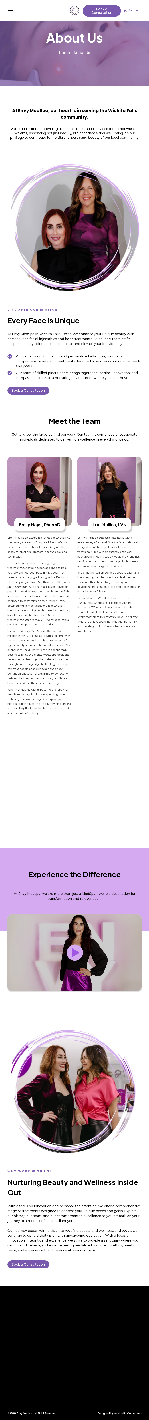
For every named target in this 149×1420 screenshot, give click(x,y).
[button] (36, 10)
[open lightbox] (74, 952)
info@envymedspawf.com (72, 1328)
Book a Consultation (101, 11)
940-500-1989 (64, 1334)
